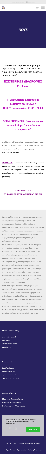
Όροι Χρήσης (10, 450)
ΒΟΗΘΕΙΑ (31, 2)
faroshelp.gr (7, 340)
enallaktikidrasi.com (10, 344)
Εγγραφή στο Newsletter (11, 402)
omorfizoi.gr (7, 347)
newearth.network (9, 337)
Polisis (38, 443)
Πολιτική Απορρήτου (35, 450)
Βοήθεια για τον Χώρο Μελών (13, 406)
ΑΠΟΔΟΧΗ (33, 430)
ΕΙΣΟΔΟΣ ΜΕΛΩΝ (18, 2)
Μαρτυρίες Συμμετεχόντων (12, 399)
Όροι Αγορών (21, 450)
